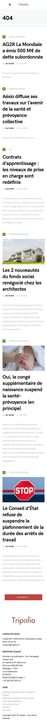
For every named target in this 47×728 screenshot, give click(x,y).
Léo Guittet (9, 63)
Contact (6, 707)
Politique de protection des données (18, 698)
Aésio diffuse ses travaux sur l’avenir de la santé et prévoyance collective (23, 109)
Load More (22, 597)
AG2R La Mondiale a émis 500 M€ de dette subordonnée (23, 50)
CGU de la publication (12, 701)
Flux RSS (6, 710)
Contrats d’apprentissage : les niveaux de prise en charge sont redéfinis (23, 169)
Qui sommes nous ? (11, 704)
